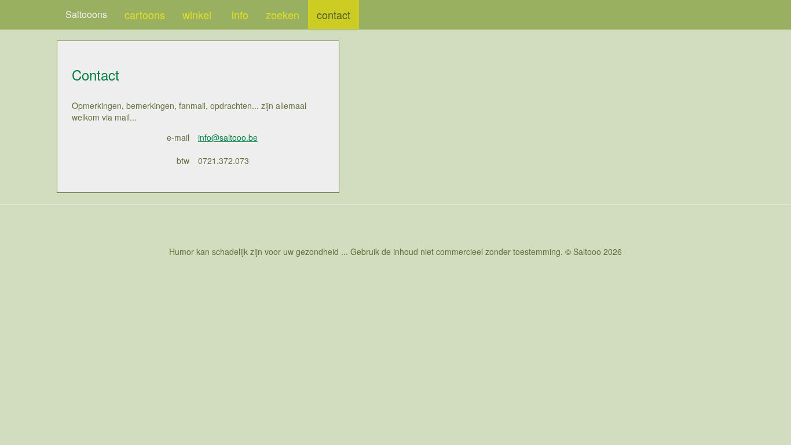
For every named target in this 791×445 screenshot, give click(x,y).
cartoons (144, 14)
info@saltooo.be (228, 137)
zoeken (282, 14)
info (240, 14)
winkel (198, 14)
